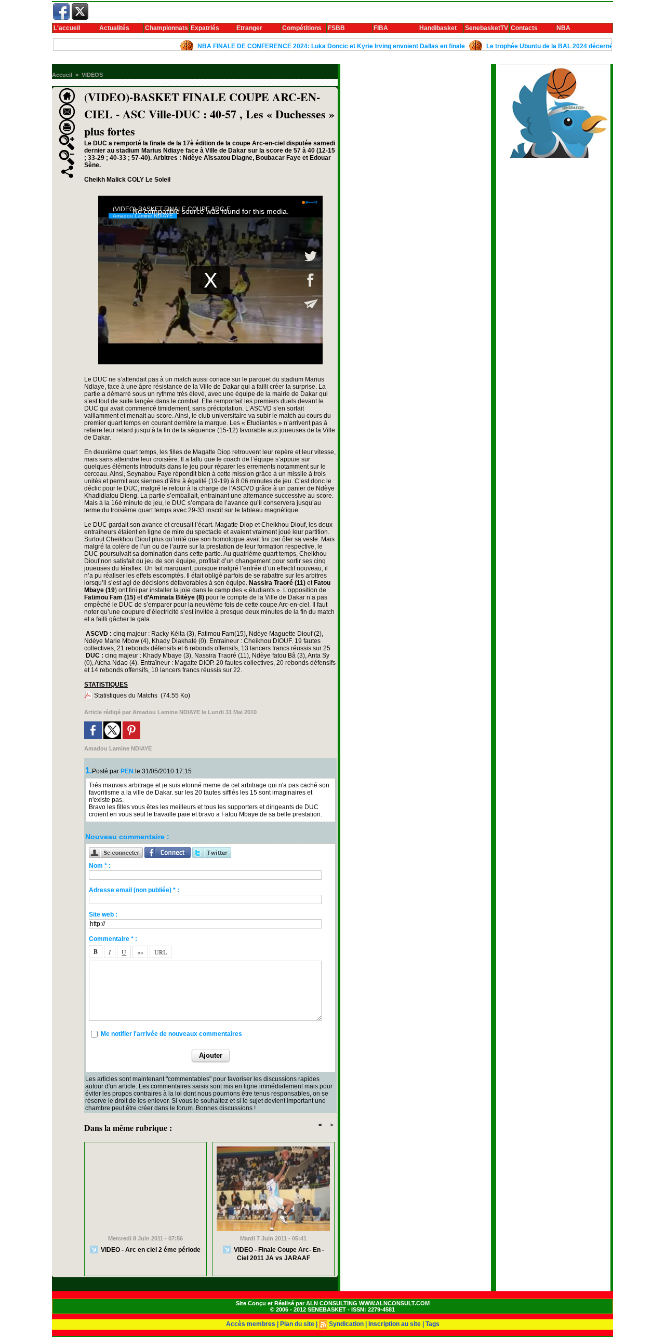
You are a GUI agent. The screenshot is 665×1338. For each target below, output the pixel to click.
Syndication (346, 1324)
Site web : (103, 914)
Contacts (524, 28)
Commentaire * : (113, 939)
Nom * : (100, 865)
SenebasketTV (486, 28)
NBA (563, 28)
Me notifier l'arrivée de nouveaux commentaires (171, 1033)
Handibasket (438, 28)
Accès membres (250, 1324)
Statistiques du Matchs (125, 695)
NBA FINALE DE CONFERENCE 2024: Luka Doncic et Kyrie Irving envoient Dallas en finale (303, 46)
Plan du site (297, 1324)
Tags (432, 1324)
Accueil (62, 75)
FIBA (381, 28)
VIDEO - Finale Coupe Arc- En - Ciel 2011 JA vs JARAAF (278, 1254)
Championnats (166, 28)
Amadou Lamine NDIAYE (166, 712)
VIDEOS (92, 75)
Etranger (249, 28)
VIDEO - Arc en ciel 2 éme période (150, 1249)
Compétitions (302, 28)
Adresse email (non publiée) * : (134, 890)
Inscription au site (394, 1324)
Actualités (114, 28)
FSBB (336, 28)
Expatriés (205, 28)
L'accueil (67, 28)
